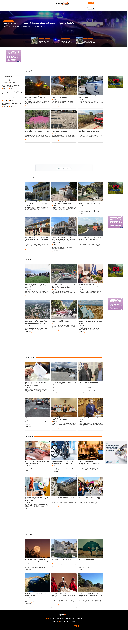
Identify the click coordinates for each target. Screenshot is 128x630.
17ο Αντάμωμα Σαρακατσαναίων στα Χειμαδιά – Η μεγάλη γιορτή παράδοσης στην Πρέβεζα (90, 595)
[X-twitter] (91, 3)
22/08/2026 (7, 25)
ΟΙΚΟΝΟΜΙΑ (13, 106)
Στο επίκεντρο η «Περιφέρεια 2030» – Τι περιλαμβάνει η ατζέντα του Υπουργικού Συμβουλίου (89, 286)
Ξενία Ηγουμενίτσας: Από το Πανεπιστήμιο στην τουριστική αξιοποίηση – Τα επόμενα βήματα (36, 239)
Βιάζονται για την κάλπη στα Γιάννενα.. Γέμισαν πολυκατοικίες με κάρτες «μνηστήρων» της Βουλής (35, 384)
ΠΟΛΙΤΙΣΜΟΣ (79, 618)
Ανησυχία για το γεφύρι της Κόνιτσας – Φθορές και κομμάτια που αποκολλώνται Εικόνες (89, 203)
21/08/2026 (55, 323)
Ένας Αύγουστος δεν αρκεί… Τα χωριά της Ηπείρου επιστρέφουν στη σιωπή (35, 23)
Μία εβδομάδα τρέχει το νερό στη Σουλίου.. (36, 418)
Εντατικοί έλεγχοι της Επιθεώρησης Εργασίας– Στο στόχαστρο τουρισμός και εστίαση (89, 463)
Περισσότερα (28, 105)
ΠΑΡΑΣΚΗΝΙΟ (68, 618)
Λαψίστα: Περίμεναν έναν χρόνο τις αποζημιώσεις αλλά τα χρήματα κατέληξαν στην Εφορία (90, 321)
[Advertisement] (45, 58)
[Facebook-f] (89, 3)
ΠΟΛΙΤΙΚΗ (12, 88)
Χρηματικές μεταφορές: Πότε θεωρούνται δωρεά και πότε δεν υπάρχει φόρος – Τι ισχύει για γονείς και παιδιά (36, 499)
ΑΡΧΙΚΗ (47, 618)
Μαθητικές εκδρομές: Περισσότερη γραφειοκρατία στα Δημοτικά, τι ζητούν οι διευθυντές (36, 286)
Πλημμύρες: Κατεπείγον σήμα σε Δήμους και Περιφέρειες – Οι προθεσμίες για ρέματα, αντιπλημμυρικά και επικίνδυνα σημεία (37, 321)
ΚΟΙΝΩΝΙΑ (12, 82)
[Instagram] (93, 3)
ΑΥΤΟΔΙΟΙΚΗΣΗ (13, 100)
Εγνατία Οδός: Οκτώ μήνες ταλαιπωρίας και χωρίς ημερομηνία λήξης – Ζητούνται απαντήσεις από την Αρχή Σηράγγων (12, 92)
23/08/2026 (5, 82)
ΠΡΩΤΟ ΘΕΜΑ (18, 95)
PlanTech (70, 625)
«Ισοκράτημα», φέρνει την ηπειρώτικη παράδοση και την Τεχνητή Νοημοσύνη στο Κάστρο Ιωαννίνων (63, 595)
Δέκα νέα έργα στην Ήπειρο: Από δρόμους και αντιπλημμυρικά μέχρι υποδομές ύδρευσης (90, 239)
